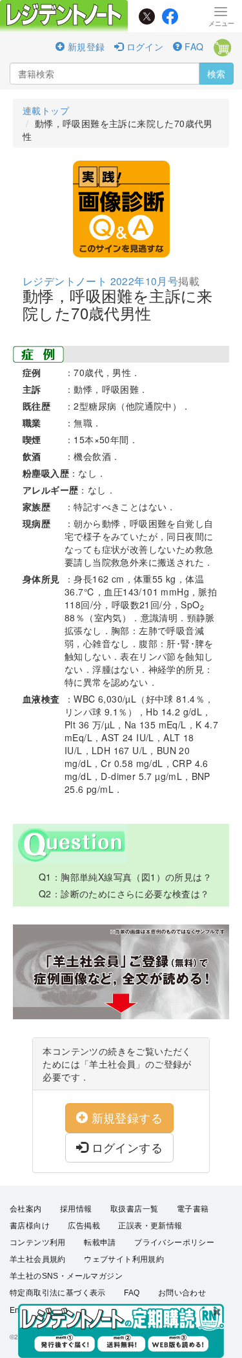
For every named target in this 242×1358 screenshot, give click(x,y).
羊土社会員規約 (38, 1259)
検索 (216, 73)
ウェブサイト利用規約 (124, 1259)
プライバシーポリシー (174, 1242)
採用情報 (76, 1208)
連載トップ (46, 110)
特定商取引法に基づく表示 (58, 1292)
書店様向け (30, 1225)
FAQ (193, 46)
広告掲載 (84, 1225)
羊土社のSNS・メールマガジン (66, 1276)
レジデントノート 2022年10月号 (100, 281)
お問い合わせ (182, 1292)
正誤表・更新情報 (150, 1225)
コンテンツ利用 (38, 1242)
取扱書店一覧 (134, 1208)
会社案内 (26, 1208)
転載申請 (100, 1242)
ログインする (125, 1147)
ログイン (143, 46)
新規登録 (85, 46)
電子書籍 (193, 1208)
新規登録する (125, 1117)
